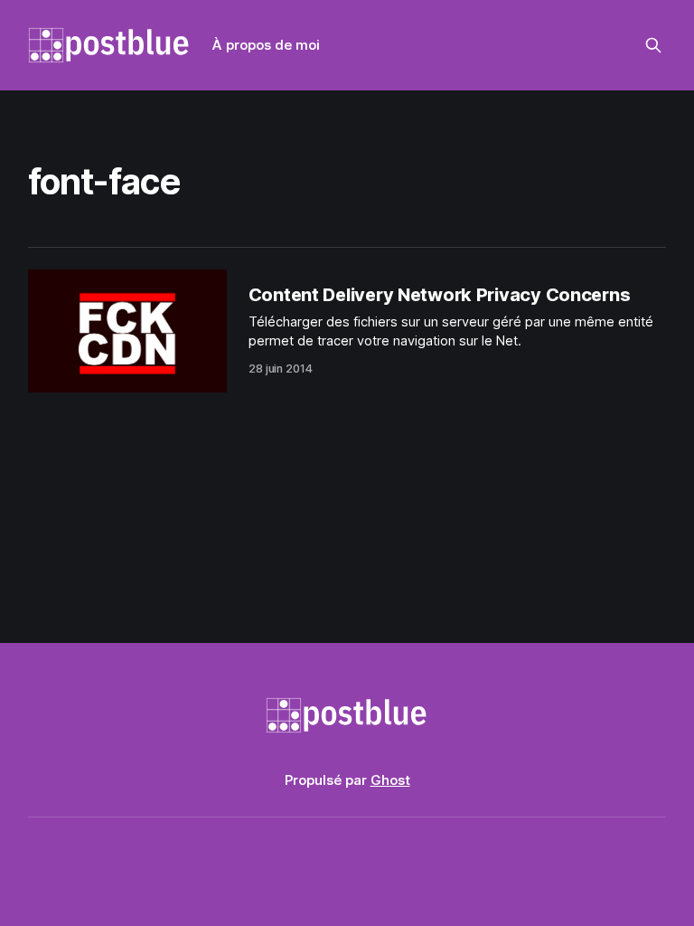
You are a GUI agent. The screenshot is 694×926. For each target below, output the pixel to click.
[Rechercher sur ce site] (653, 45)
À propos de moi (266, 44)
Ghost (390, 780)
